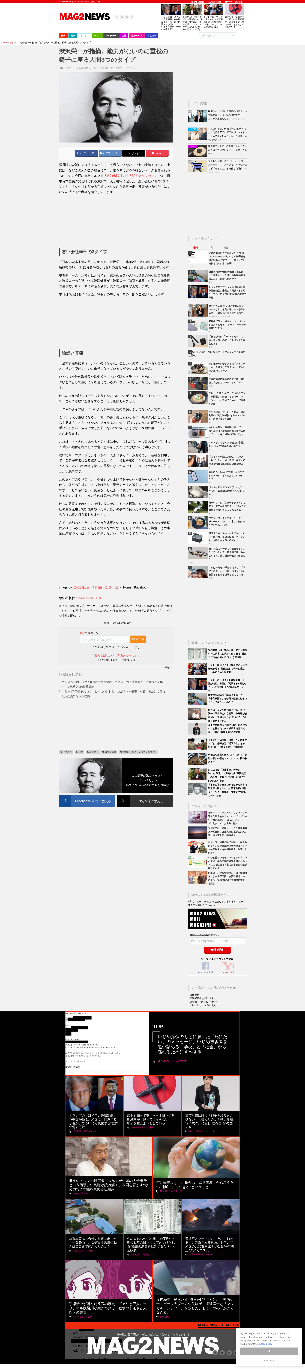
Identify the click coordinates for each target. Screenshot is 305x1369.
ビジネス (68, 68)
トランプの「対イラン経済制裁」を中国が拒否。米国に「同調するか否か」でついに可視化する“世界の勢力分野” (171, 23)
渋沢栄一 (93, 752)
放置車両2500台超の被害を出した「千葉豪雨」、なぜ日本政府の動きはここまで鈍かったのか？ (227, 275)
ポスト (135, 153)
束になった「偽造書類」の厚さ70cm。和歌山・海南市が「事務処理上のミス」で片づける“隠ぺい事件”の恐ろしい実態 (193, 23)
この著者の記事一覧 (87, 598)
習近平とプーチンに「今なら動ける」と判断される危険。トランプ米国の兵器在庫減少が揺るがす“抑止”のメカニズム (209, 1244)
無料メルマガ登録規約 (199, 935)
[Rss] (127, 17)
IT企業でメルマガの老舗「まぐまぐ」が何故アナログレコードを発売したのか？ (227, 150)
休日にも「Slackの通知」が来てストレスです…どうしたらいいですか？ (226, 475)
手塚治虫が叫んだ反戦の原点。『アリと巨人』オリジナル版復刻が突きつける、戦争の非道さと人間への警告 (108, 1308)
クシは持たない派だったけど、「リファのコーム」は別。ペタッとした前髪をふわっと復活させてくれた (227, 571)
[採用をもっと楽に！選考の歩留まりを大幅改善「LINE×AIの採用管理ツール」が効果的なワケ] (198, 121)
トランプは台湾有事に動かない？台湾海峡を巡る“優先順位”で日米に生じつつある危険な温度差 (213, 22)
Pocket (158, 153)
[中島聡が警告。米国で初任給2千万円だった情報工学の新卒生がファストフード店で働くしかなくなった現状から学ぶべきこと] (198, 139)
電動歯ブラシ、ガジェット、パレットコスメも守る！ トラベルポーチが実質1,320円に (227, 325)
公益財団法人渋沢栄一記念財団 (96, 587)
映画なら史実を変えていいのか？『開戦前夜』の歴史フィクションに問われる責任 (227, 758)
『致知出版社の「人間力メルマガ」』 (116, 68)
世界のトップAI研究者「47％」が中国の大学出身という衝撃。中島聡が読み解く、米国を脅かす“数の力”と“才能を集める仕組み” (108, 1185)
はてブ (107, 153)
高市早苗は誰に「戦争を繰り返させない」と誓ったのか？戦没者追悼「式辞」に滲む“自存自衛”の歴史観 (227, 728)
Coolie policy (265, 1344)
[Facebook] (117, 17)
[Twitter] (122, 17)
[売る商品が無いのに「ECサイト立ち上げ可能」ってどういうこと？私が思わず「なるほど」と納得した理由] (198, 171)
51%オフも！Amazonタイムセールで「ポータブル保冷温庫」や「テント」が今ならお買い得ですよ (227, 537)
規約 (82, 633)
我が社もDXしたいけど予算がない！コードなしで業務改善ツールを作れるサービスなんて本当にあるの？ (227, 309)
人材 (80, 752)
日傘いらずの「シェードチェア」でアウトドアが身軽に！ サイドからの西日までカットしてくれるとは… (227, 506)
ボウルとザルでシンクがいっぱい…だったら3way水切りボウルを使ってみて (227, 491)
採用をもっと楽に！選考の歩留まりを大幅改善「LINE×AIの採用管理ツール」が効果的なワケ (227, 115)
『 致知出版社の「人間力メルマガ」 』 (116, 655)
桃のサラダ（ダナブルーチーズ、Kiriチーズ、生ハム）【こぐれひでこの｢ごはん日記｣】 (227, 521)
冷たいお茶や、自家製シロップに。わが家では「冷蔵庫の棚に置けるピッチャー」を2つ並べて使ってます (227, 431)
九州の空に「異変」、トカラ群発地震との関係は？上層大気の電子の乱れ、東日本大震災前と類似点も (227, 832)
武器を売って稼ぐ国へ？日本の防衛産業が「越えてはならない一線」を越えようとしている (234, 22)
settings (269, 1360)
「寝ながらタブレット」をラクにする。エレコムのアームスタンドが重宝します (227, 340)
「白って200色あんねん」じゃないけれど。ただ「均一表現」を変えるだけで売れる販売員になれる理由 (227, 460)
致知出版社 (110, 752)
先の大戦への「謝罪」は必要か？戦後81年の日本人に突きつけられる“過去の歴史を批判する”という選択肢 (227, 654)
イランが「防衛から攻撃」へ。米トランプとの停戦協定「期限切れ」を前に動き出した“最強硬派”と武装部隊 (227, 743)
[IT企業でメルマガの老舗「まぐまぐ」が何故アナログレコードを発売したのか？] (198, 156)
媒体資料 (194, 994)
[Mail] (132, 17)
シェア (82, 153)
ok (269, 1351)
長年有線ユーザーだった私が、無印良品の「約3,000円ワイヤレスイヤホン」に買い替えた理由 (227, 415)
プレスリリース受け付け (203, 1005)
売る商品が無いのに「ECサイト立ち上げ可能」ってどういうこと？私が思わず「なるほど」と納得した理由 (227, 165)
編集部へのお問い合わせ (203, 1001)
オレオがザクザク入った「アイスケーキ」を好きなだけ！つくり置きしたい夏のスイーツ (227, 367)
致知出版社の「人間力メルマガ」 (130, 176)
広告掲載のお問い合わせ (203, 998)
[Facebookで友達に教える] (87, 795)
